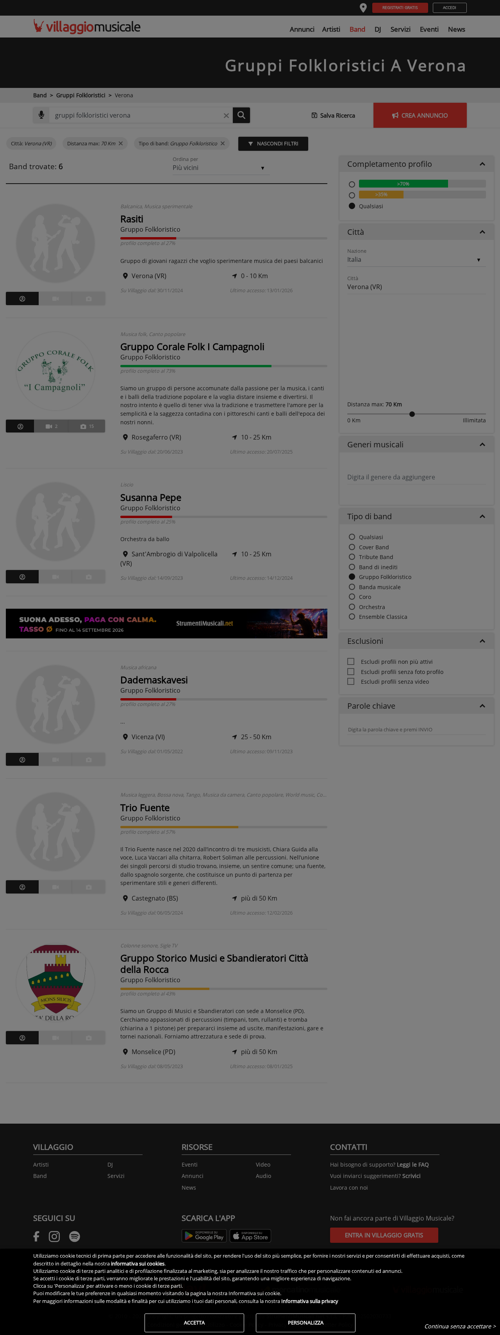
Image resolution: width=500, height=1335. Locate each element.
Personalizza (305, 1322)
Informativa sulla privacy (309, 1301)
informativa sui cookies (137, 1263)
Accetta (194, 1322)
